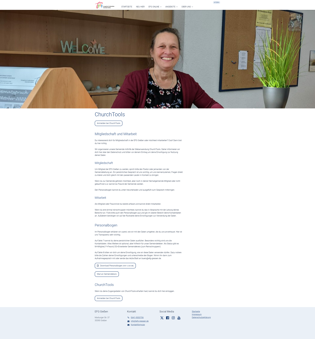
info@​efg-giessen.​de (140, 321)
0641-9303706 (137, 317)
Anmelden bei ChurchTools (108, 123)
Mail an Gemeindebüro (107, 274)
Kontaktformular (138, 324)
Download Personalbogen (117, 265)
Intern (216, 2)
